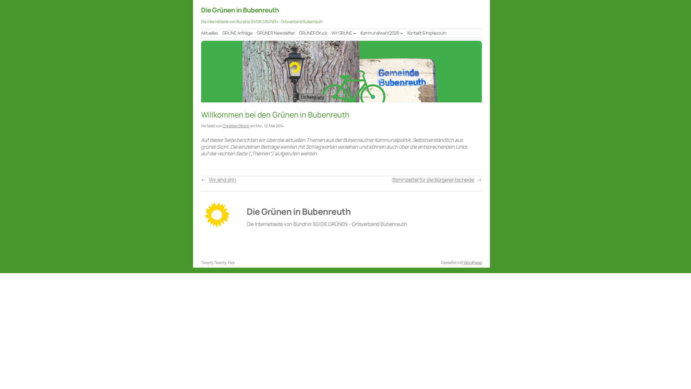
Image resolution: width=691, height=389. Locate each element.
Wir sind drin (222, 179)
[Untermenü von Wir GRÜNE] (354, 33)
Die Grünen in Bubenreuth (240, 9)
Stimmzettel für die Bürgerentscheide (433, 179)
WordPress (473, 262)
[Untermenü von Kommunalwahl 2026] (401, 33)
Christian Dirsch (236, 125)
